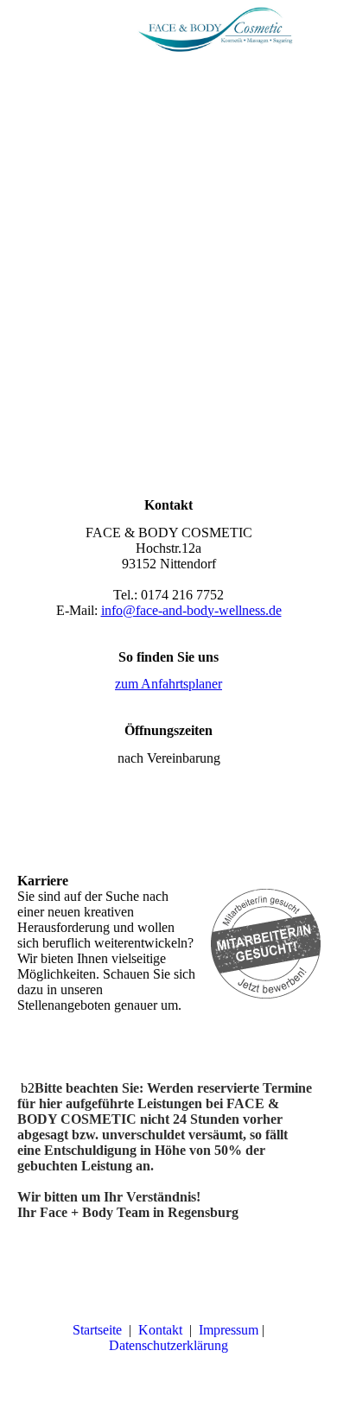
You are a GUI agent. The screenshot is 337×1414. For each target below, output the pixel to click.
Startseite (97, 1329)
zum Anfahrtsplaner (168, 683)
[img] (216, 30)
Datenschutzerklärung (170, 1345)
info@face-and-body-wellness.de (191, 610)
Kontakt (160, 1329)
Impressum (228, 1329)
